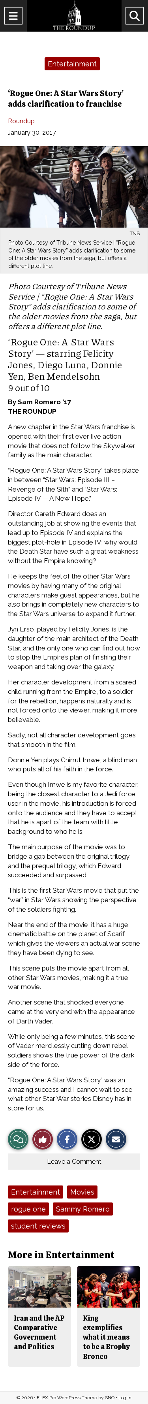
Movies (82, 1192)
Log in (124, 1397)
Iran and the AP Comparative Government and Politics (39, 1332)
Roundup (21, 121)
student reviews (38, 1226)
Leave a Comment (74, 1161)
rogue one (28, 1209)
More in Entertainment (61, 1255)
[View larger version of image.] (74, 187)
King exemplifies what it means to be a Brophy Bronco (106, 1337)
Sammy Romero (83, 1209)
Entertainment (72, 64)
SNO (109, 1397)
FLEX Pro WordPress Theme (67, 1397)
